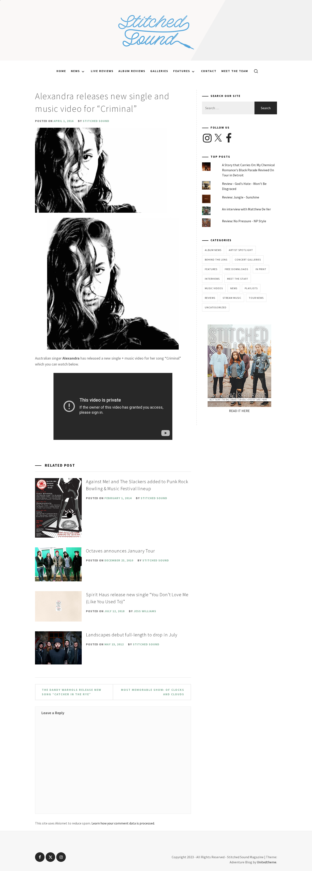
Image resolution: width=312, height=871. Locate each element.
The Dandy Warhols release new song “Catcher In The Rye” (71, 692)
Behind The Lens (216, 259)
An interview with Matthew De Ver (246, 209)
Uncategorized (215, 307)
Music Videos (214, 288)
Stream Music (232, 297)
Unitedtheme (266, 862)
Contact (208, 71)
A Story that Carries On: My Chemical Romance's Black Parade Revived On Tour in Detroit (248, 170)
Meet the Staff (237, 278)
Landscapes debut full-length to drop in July (131, 635)
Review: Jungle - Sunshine (240, 197)
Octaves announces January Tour (120, 551)
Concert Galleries (248, 259)
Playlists (251, 288)
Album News (213, 250)
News (75, 71)
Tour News (256, 297)
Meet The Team (234, 71)
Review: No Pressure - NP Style (244, 221)
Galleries (159, 71)
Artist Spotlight (241, 250)
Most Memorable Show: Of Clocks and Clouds (152, 692)
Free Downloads (236, 269)
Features (181, 71)
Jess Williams (145, 611)
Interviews (212, 278)
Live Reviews (102, 71)
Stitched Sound (96, 121)
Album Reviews (131, 71)
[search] (254, 71)
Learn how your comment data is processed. (123, 823)
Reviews (210, 297)
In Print (261, 269)
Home (61, 71)
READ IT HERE (239, 411)
